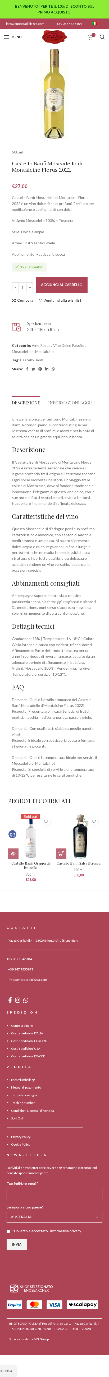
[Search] (102, 37)
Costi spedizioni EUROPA (29, 1041)
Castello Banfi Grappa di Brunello (30, 865)
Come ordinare (22, 1026)
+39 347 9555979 (20, 969)
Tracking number (23, 1103)
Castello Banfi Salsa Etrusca (79, 863)
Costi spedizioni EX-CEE (28, 1056)
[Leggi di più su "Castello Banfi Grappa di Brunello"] (13, 853)
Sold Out (17, 1118)
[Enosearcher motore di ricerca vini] (31, 1288)
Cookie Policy (20, 1144)
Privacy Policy (20, 1137)
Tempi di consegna (24, 1095)
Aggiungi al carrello (61, 285)
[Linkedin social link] (47, 369)
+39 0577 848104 (69, 24)
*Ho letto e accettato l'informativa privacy (46, 1231)
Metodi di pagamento (26, 1087)
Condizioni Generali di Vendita (32, 1111)
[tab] (26, 401)
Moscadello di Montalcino (33, 351)
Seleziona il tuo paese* (25, 1207)
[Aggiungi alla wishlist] (46, 821)
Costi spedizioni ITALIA (27, 1033)
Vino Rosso (41, 345)
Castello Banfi (31, 360)
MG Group (41, 1339)
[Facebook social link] (27, 369)
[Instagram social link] (17, 1000)
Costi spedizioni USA (25, 1049)
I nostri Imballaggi (23, 1080)
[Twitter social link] (33, 369)
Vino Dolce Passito (68, 345)
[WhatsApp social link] (53, 369)
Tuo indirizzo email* (22, 1183)
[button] (61, 853)
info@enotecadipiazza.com (25, 24)
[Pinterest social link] (40, 369)
